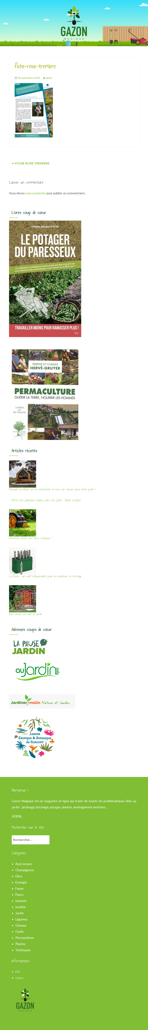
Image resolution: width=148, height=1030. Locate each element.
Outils (19, 931)
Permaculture (24, 938)
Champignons (24, 870)
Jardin (19, 913)
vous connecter (35, 193)
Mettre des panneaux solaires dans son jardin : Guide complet (46, 500)
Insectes (21, 901)
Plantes (20, 944)
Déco (18, 876)
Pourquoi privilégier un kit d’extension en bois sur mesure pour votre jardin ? (52, 489)
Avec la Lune (23, 864)
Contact (19, 978)
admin (48, 77)
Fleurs (19, 895)
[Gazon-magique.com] (74, 22)
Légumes (21, 919)
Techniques (23, 950)
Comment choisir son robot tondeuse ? (31, 538)
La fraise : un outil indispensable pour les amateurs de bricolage (45, 576)
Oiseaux (21, 925)
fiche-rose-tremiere (32, 163)
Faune (19, 888)
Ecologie (21, 882)
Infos (17, 972)
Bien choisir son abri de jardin (25, 614)
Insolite (20, 907)
